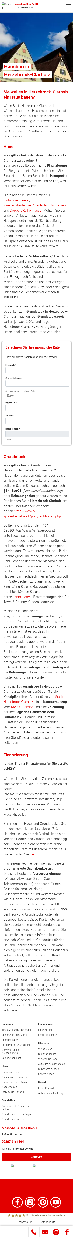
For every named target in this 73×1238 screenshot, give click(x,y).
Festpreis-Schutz (47, 1034)
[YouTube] (55, 1202)
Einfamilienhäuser (16, 200)
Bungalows (58, 205)
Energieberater (10, 1039)
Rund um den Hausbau (14, 1077)
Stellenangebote (47, 1054)
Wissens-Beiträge (47, 1059)
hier (32, 854)
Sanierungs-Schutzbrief (14, 1034)
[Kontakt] (45, 1232)
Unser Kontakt (46, 1088)
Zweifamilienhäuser (18, 205)
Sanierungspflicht (11, 1057)
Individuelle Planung (13, 1091)
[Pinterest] (42, 1202)
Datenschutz (47, 1222)
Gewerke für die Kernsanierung (10, 1051)
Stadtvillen (40, 205)
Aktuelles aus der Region (51, 1064)
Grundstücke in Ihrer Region (17, 1114)
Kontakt (36, 1157)
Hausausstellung (11, 1072)
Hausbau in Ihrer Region (15, 1082)
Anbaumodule (9, 1086)
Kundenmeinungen (48, 1069)
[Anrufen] (34, 1232)
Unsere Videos (46, 1074)
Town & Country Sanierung (16, 1029)
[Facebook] (17, 1202)
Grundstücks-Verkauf (13, 1119)
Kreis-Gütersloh (22, 707)
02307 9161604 (25, 7)
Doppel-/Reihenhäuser (26, 210)
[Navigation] (68, 6)
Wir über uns (45, 1049)
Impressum (25, 1222)
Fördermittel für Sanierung (16, 1044)
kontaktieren (22, 597)
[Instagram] (30, 1202)
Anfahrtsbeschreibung (50, 1093)
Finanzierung (45, 1029)
